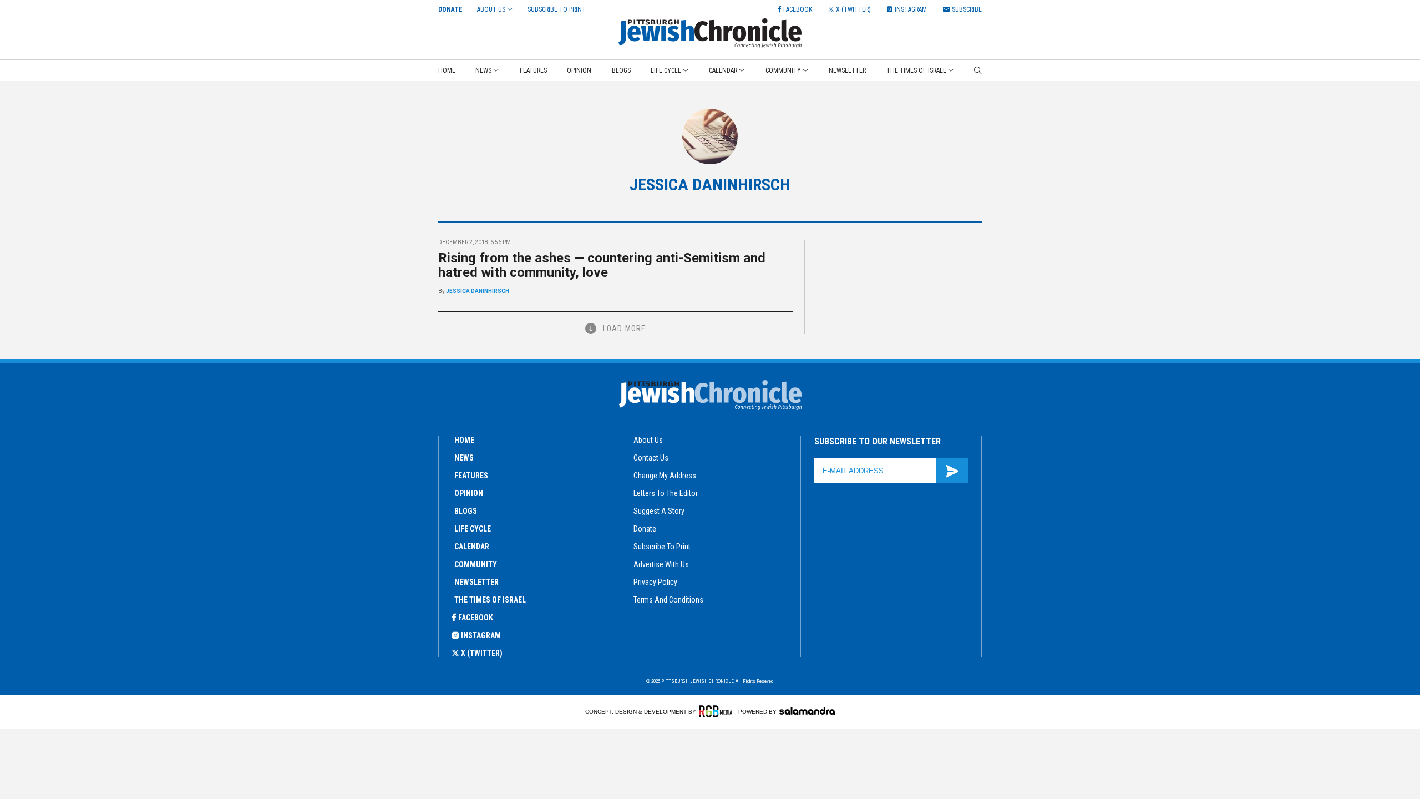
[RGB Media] (717, 711)
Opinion (579, 70)
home (464, 440)
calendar (471, 546)
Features (533, 70)
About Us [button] (491, 9)
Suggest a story (658, 511)
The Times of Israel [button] (916, 70)
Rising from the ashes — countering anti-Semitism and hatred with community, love (601, 265)
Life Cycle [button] (666, 70)
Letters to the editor (665, 493)
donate (644, 528)
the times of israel (490, 599)
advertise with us (661, 564)
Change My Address (664, 475)
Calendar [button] (723, 70)
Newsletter (847, 70)
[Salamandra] (807, 711)
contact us (650, 457)
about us (648, 440)
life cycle (472, 528)
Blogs (621, 70)
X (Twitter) (482, 653)
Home (446, 70)
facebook (475, 617)
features (471, 475)
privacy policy (655, 582)
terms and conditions (668, 599)
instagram (481, 635)
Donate (450, 9)
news (464, 457)
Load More (624, 328)
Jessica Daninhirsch (477, 291)
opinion (468, 493)
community (475, 564)
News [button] (483, 70)
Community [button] (783, 70)
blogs (465, 511)
